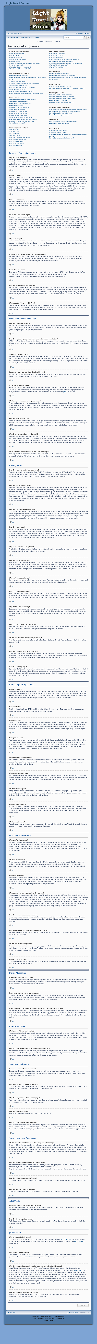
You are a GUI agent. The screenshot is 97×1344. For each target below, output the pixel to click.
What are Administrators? (57, 53)
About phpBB (78, 1241)
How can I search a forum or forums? (60, 95)
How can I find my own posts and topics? (61, 102)
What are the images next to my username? (22, 87)
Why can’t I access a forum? (18, 111)
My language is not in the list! (18, 85)
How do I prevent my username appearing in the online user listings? (27, 78)
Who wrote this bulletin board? (58, 130)
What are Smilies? (14, 133)
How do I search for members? (58, 100)
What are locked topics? (16, 143)
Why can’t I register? (15, 57)
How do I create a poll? (16, 105)
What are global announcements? (19, 137)
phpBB (65, 392)
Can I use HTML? (14, 131)
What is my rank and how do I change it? (21, 91)
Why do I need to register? (17, 53)
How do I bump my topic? (17, 123)
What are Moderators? (56, 55)
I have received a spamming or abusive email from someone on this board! (67, 78)
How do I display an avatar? (17, 89)
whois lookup (78, 1270)
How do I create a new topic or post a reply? (22, 99)
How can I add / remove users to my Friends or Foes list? (67, 88)
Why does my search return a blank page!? (62, 98)
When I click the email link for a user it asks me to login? (26, 93)
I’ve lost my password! (16, 65)
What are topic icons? (15, 145)
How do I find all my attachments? (59, 123)
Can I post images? (15, 135)
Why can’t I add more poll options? (19, 107)
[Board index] (48, 19)
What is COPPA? (14, 55)
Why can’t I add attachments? (18, 113)
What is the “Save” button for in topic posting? (23, 119)
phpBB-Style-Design (58, 1318)
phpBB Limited (66, 1239)
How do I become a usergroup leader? (61, 61)
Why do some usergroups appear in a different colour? (66, 63)
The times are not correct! (17, 81)
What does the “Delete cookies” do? (20, 69)
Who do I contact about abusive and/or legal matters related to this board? (68, 135)
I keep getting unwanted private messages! (62, 75)
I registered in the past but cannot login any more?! (24, 63)
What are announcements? (17, 139)
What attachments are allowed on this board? (63, 121)
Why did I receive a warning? (18, 115)
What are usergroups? (56, 57)
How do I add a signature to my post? (20, 103)
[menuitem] (19, 33)
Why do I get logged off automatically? (20, 67)
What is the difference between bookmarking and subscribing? (68, 109)
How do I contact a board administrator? (61, 138)
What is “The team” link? (56, 67)
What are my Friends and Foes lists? (60, 86)
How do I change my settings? (18, 75)
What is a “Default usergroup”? (58, 65)
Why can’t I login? (14, 61)
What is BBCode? (14, 129)
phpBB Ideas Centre (27, 1257)
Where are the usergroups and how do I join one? (64, 59)
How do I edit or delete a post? (18, 101)
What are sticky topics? (16, 141)
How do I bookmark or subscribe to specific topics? (65, 111)
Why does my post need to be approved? (21, 121)
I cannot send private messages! (59, 73)
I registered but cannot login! (18, 59)
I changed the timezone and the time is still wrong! (24, 83)
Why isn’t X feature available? (58, 132)
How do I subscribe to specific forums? (61, 113)
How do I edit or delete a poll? (18, 109)
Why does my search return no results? (61, 96)
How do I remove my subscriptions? (60, 115)
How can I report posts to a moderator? (21, 117)
